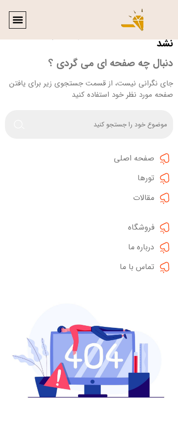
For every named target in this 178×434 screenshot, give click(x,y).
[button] (17, 20)
